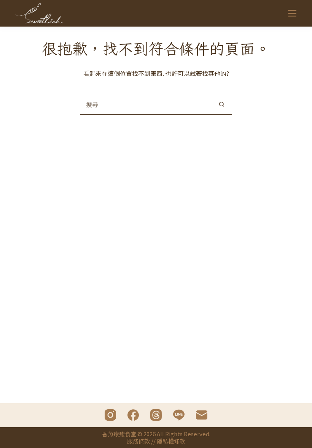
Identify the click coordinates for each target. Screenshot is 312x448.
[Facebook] (133, 415)
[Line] (179, 415)
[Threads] (156, 415)
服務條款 (138, 441)
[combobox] (146, 104)
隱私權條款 (171, 441)
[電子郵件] (201, 415)
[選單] (292, 13)
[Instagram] (110, 415)
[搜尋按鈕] (222, 104)
